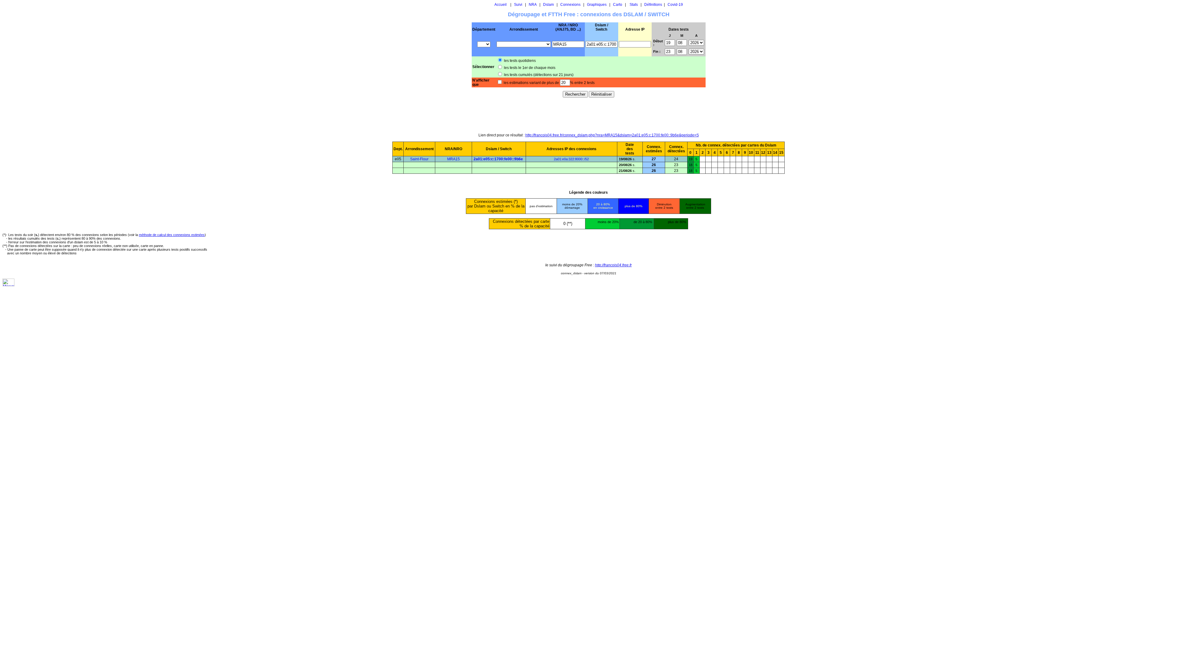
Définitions (653, 4)
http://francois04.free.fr (613, 265)
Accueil (500, 4)
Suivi (518, 4)
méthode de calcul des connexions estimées (172, 235)
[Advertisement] (588, 115)
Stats (634, 4)
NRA (533, 4)
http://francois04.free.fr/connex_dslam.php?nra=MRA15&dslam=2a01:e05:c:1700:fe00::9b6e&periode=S (612, 135)
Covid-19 (675, 4)
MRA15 (453, 159)
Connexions (570, 4)
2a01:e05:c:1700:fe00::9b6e (498, 159)
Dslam (548, 4)
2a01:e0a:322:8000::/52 (571, 159)
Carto (617, 4)
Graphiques (597, 4)
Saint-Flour (419, 159)
